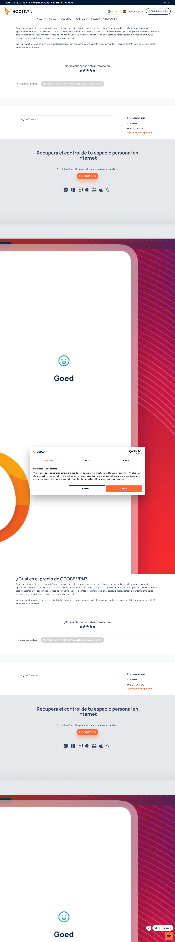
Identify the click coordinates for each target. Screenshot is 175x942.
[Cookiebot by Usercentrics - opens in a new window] (131, 452)
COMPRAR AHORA (158, 11)
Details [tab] (87, 460)
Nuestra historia (46, 18)
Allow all (124, 489)
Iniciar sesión (136, 11)
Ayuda (166, 2)
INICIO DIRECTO (87, 176)
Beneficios (81, 18)
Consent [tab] (49, 460)
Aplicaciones (110, 18)
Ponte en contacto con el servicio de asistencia (72, 83)
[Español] (124, 11)
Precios (95, 18)
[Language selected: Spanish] (124, 11)
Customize (85, 489)
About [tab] (126, 460)
